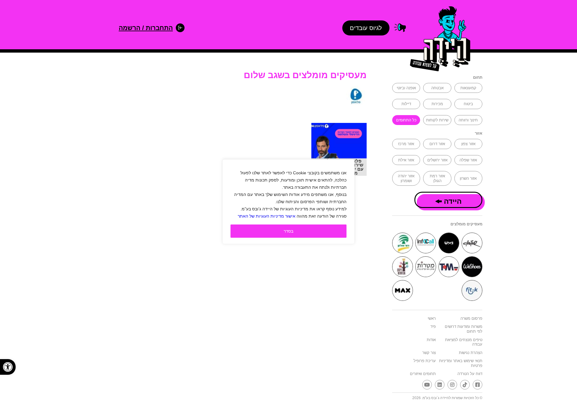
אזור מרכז (406, 144)
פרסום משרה (471, 318)
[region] (288, 201)
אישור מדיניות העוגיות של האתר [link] (266, 216)
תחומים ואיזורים (423, 373)
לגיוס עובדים (366, 28)
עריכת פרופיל (425, 361)
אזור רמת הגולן (437, 178)
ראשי (432, 318)
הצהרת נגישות (470, 352)
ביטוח (468, 104)
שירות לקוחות (437, 120)
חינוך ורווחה (468, 120)
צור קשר (429, 352)
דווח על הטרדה (469, 373)
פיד (433, 326)
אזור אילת (406, 160)
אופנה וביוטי (406, 88)
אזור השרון (468, 178)
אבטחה (437, 88)
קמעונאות (468, 88)
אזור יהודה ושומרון (406, 178)
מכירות (437, 104)
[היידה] (438, 39)
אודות (431, 339)
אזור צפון (468, 144)
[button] (8, 367)
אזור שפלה (468, 160)
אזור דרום (437, 144)
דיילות (406, 104)
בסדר (288, 231)
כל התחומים (406, 120)
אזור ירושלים (437, 160)
